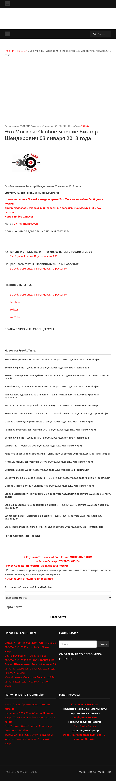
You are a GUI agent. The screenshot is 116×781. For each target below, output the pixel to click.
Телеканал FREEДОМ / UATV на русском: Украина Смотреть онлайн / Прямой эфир (29, 739)
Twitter (13, 309)
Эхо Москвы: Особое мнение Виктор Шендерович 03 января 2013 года (51, 135)
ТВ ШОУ (22, 50)
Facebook (15, 302)
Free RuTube (85, 772)
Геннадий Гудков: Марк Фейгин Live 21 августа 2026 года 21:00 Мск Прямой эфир (50, 429)
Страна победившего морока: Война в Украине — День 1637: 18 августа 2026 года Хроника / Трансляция (57, 506)
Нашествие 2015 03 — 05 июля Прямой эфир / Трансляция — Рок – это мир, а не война (30, 717)
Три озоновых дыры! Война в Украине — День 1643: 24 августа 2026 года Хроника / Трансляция (52, 396)
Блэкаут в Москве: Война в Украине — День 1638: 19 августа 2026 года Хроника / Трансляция (57, 477)
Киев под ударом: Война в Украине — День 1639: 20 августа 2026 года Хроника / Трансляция (57, 453)
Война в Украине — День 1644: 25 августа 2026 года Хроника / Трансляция (47, 367)
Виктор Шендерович (26, 223)
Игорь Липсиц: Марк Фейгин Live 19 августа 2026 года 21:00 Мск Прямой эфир (49, 461)
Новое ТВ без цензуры (19, 216)
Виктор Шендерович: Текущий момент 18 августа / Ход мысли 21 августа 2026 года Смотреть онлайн (58, 495)
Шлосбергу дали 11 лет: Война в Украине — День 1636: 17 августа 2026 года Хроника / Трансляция (53, 517)
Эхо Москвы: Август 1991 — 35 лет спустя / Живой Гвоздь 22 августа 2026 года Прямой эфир (57, 413)
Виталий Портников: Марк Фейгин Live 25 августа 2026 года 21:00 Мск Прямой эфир (52, 359)
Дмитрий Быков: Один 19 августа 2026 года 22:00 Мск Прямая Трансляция (47, 469)
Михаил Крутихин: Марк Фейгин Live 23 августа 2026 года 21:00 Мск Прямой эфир (51, 405)
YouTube (14, 317)
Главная (9, 50)
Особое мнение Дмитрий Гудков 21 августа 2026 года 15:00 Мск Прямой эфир (49, 421)
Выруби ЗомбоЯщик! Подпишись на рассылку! (38, 268)
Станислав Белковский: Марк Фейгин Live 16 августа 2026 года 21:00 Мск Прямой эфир (54, 526)
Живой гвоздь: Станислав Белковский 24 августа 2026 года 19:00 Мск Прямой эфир (52, 386)
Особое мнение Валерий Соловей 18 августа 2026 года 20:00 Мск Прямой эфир (49, 485)
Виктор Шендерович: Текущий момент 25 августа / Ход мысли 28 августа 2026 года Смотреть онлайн (58, 377)
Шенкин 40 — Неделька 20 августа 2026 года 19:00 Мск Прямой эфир (43, 445)
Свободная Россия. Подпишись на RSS (33, 256)
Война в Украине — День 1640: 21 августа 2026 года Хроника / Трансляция (47, 437)
